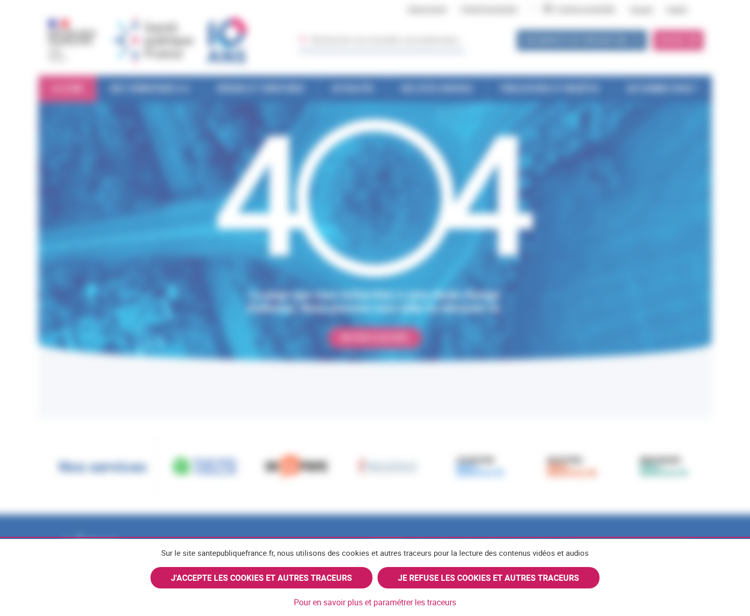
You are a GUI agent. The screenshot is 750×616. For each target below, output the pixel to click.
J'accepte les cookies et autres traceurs (261, 577)
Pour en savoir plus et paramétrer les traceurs (375, 602)
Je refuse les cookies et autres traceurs (488, 577)
